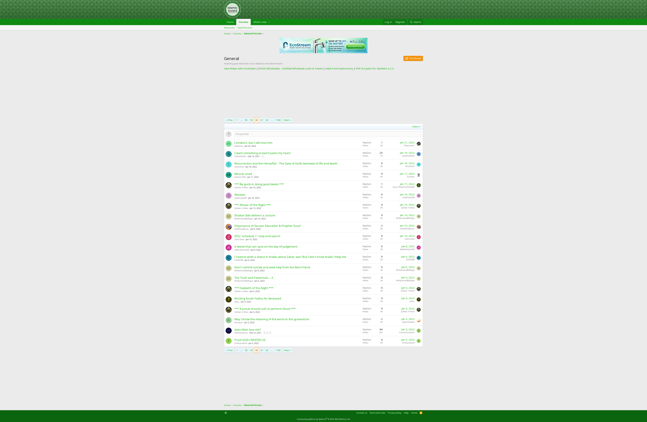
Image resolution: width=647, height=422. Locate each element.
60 (256, 120)
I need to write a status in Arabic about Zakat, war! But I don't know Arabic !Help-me (290, 257)
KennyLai (238, 322)
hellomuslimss (241, 332)
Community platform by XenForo (323, 419)
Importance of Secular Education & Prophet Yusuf (267, 226)
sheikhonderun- (241, 229)
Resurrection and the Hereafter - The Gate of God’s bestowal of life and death (285, 163)
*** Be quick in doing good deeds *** (259, 184)
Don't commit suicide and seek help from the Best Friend (272, 267)
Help (406, 412)
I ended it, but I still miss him (253, 143)
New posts (229, 27)
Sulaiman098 (240, 198)
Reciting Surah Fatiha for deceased (257, 298)
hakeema (238, 146)
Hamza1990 (240, 177)
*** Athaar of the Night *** (252, 205)
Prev (230, 120)
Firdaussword (240, 343)
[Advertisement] (323, 93)
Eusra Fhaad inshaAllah (404, 187)
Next (286, 120)
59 (251, 120)
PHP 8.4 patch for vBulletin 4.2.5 (375, 68)
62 (267, 120)
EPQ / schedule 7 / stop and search (257, 236)
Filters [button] (415, 126)
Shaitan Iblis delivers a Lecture (254, 215)
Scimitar (411, 176)
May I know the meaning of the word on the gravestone (271, 319)
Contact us (361, 412)
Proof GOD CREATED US (249, 340)
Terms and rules (377, 412)
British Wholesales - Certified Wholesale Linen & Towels (290, 68)
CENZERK (238, 260)
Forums (243, 22)
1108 (278, 120)
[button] (269, 22)
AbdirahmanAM (241, 249)
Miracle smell (243, 174)
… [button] (241, 120)
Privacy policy (395, 412)
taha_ (236, 301)
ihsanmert (239, 166)
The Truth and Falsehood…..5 (253, 278)
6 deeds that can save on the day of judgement (265, 246)
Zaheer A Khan (241, 187)
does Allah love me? (247, 329)
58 (246, 120)
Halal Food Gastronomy (339, 68)
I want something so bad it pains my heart (262, 153)
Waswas (239, 195)
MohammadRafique (243, 218)
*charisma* (409, 145)
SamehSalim (240, 156)
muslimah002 (408, 155)
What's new (260, 22)
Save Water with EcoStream (240, 68)
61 (262, 120)
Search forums (244, 27)
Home (230, 22)
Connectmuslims (407, 332)
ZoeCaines (239, 239)
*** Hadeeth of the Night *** (253, 288)
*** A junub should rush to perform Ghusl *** (265, 309)
